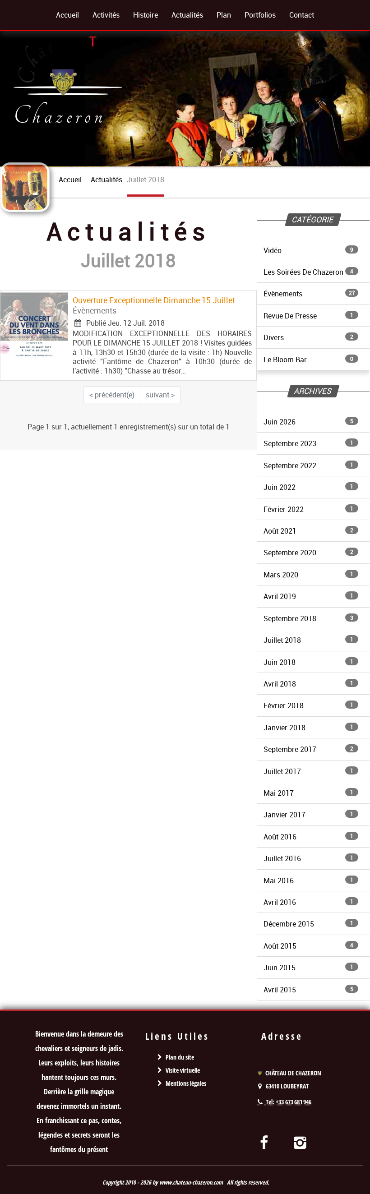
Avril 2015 (308, 990)
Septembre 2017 (308, 749)
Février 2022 (308, 509)
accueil (70, 179)
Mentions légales (186, 1083)
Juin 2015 (308, 968)
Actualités (106, 179)
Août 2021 (308, 531)
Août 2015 (308, 946)
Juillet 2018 (308, 640)
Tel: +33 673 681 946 (288, 1101)
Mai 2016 (308, 880)
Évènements (309, 294)
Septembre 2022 (308, 465)
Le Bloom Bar (308, 359)
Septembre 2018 (308, 618)
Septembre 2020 (308, 553)
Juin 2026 (308, 422)
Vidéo (308, 250)
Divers (308, 337)
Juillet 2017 (308, 771)
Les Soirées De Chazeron (308, 272)
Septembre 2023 (308, 443)
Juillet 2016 (308, 858)
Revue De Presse (308, 316)
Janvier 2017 (308, 815)
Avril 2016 (308, 902)
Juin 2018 (308, 662)
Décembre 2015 (308, 924)
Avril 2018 (308, 684)
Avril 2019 (308, 596)
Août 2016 (308, 837)
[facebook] (264, 1142)
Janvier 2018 (308, 728)
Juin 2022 (308, 487)
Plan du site (180, 1057)
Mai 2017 (308, 793)
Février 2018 (308, 705)
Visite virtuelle (183, 1070)
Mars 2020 (308, 575)
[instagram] (300, 1142)
